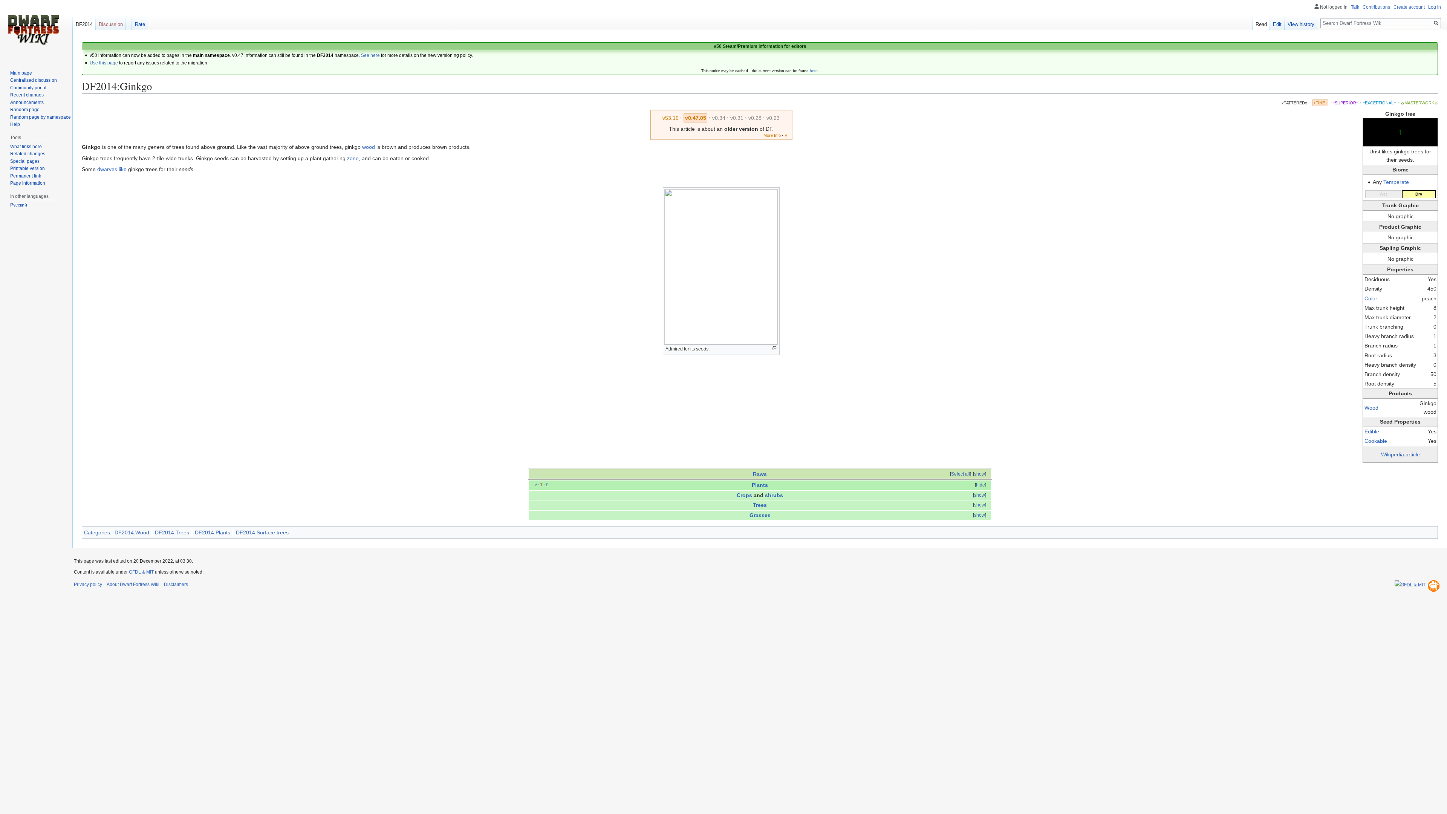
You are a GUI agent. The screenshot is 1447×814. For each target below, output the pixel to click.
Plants (760, 485)
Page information (27, 183)
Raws (760, 474)
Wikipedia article (1400, 454)
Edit (1277, 24)
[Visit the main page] (33, 30)
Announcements (27, 102)
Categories (97, 532)
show (979, 474)
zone (353, 158)
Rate (140, 24)
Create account (1409, 7)
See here (370, 55)
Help (15, 124)
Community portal (28, 87)
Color (1370, 298)
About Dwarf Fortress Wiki (133, 584)
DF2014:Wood (132, 532)
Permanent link (25, 176)
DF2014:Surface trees (262, 532)
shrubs (774, 495)
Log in (1434, 7)
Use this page (104, 63)
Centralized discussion (33, 80)
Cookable (1375, 441)
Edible (1371, 431)
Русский (18, 205)
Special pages (25, 161)
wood (368, 147)
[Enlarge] (774, 348)
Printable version (27, 168)
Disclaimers (176, 584)
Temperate (1396, 182)
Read (1261, 24)
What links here (26, 146)
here (814, 71)
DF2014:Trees (172, 532)
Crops (744, 495)
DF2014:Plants (212, 532)
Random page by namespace (40, 117)
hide (980, 485)
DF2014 (84, 24)
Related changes (27, 153)
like (123, 169)
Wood (1371, 408)
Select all (960, 474)
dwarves (107, 169)
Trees (760, 505)
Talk (1355, 7)
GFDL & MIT (141, 572)
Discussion (111, 24)
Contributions (1376, 7)
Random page (25, 109)
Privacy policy (88, 584)
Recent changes (27, 95)
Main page (21, 73)
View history (1301, 24)
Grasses (760, 515)
